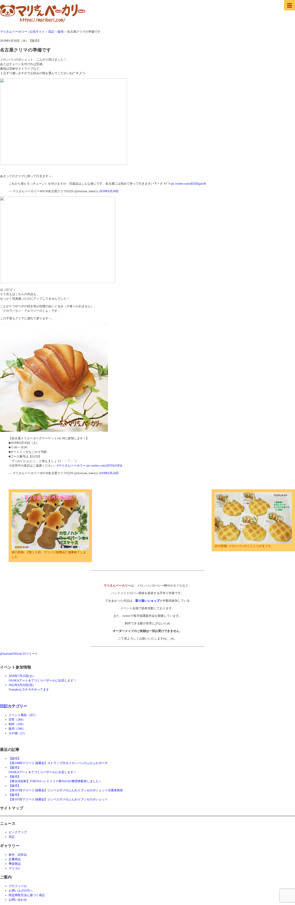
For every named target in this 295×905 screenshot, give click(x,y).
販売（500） (17, 728)
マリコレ (15, 868)
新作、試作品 (18, 854)
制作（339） (17, 724)
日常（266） (17, 719)
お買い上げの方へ (21, 890)
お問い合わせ (18, 899)
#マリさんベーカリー (71, 465)
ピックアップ (18, 832)
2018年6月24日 (109, 473)
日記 (12, 836)
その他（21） (18, 733)
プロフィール (18, 886)
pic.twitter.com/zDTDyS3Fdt (104, 465)
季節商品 (15, 863)
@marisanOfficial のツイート (19, 653)
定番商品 (15, 859)
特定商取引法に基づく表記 (27, 895)
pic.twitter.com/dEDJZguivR (188, 183)
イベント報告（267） (23, 715)
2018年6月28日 (109, 191)
